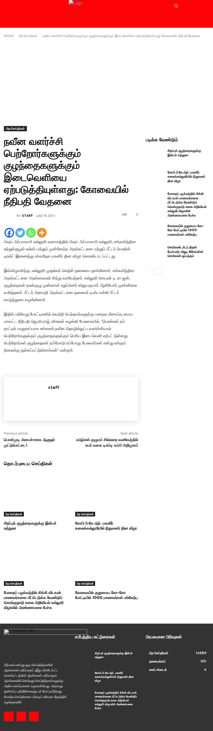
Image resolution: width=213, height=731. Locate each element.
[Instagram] (21, 716)
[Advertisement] (106, 82)
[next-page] (158, 271)
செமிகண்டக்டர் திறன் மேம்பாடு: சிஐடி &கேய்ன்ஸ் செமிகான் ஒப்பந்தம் (185, 251)
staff (27, 216)
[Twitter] (20, 233)
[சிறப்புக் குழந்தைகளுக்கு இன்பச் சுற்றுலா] (35, 494)
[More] (42, 233)
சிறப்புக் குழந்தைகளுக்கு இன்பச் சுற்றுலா (30, 526)
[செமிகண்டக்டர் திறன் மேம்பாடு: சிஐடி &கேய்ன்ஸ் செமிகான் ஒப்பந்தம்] (155, 253)
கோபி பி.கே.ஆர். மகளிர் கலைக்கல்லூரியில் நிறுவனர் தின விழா (106, 526)
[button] (176, 5)
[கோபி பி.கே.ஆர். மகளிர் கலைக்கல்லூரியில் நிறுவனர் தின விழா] (106, 494)
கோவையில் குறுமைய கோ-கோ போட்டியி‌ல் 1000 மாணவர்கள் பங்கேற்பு (106, 595)
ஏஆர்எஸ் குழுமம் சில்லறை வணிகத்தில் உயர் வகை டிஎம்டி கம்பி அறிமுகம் (107, 442)
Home (9, 35)
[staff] (10, 215)
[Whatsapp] (31, 233)
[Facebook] (9, 233)
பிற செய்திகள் (28, 35)
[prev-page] (149, 271)
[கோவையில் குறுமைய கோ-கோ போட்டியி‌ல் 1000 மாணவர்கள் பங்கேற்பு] (106, 564)
